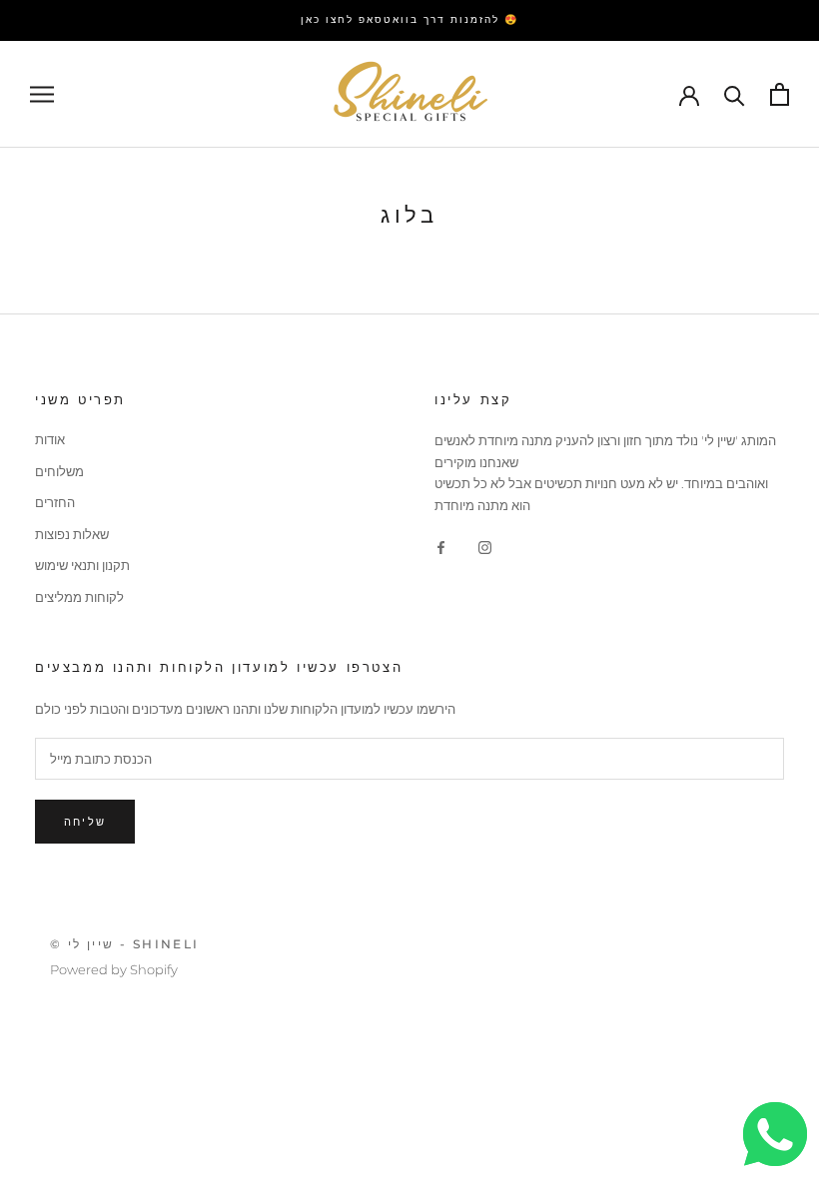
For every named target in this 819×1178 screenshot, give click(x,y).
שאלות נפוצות (72, 534)
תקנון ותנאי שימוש (82, 565)
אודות (50, 439)
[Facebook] (440, 546)
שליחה (85, 822)
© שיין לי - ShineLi (125, 943)
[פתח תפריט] (42, 94)
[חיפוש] (734, 94)
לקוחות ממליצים (79, 597)
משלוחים (59, 471)
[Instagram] (484, 546)
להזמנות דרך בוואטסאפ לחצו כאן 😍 (409, 19)
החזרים (55, 502)
